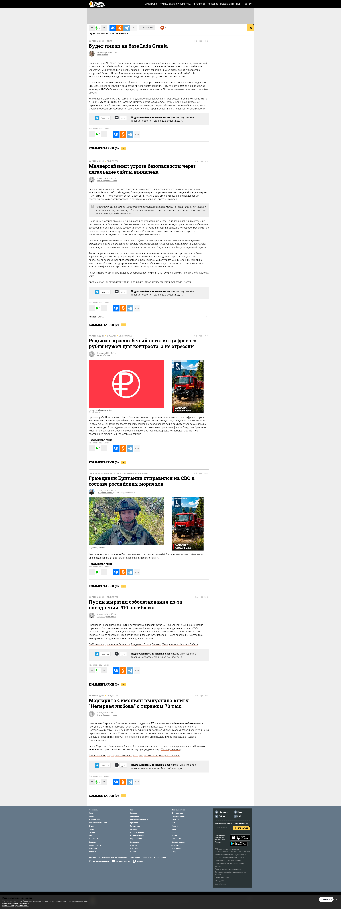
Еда (90, 836)
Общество (113, 161)
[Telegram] (126, 28)
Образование (136, 839)
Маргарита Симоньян (119, 755)
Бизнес (92, 816)
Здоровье (93, 842)
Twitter (222, 816)
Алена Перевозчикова (107, 181)
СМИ (173, 823)
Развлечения (227, 4)
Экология (175, 845)
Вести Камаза (220, 884)
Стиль (173, 832)
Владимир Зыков (141, 282)
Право (133, 852)
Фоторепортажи (123, 861)
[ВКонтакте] (112, 28)
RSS (239, 816)
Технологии (176, 839)
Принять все (326, 899)
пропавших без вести (120, 634)
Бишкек (156, 644)
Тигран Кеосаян (148, 755)
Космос (133, 813)
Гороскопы (93, 810)
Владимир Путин (141, 644)
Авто (109, 41)
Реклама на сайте (222, 878)
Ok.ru (239, 812)
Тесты (174, 836)
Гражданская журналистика (175, 4)
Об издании (219, 881)
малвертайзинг (161, 282)
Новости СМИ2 (96, 316)
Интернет (93, 848)
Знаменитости (95, 845)
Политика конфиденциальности (228, 869)
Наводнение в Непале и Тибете (180, 644)
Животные (93, 839)
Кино (132, 810)
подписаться (241, 828)
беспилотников (97, 740)
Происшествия (178, 810)
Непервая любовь (169, 755)
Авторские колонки (101, 861)
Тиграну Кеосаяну (171, 749)
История (92, 852)
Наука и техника (137, 832)
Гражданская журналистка (105, 473)
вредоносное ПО (98, 282)
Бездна (140, 861)
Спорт (174, 829)
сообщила (143, 417)
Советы (174, 826)
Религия (175, 819)
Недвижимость (137, 836)
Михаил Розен (103, 355)
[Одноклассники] (119, 28)
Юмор (173, 852)
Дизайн (111, 336)
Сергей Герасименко (106, 616)
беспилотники (97, 755)
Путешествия (177, 813)
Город (91, 829)
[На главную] (97, 4)
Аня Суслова (102, 55)
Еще (238, 4)
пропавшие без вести (117, 644)
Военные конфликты (136, 473)
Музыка (133, 829)
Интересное (199, 4)
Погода (133, 845)
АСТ (135, 755)
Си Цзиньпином (171, 624)
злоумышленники (123, 221)
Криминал (134, 816)
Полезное (213, 4)
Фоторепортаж (177, 842)
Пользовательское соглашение (228, 860)
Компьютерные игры (139, 819)
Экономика (125, 336)
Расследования (178, 816)
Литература (135, 826)
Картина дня (150, 4)
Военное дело (95, 819)
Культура (134, 823)
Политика (134, 848)
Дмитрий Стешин (104, 493)
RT (90, 195)
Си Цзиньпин (96, 644)
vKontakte (223, 812)
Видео (91, 826)
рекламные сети (186, 210)
